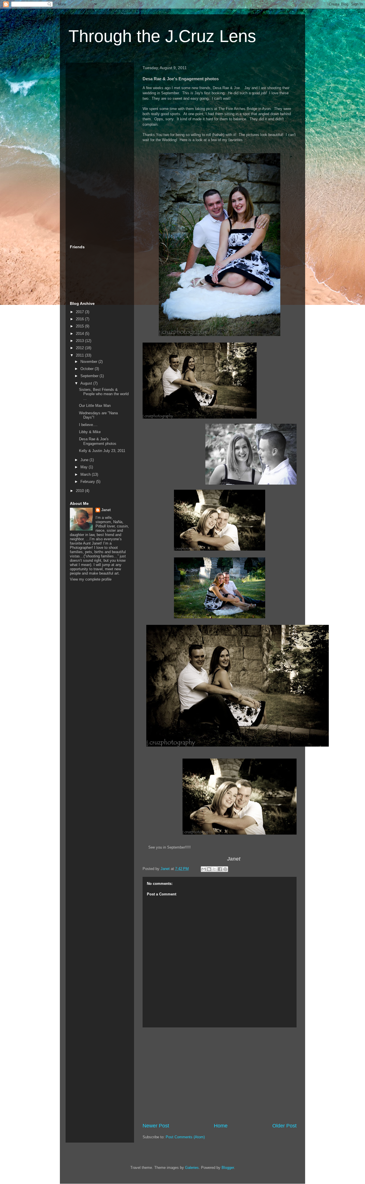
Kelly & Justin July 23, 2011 (102, 451)
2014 (80, 333)
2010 (80, 491)
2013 (80, 341)
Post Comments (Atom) (185, 1137)
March (86, 474)
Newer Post (156, 1126)
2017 (80, 312)
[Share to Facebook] (220, 869)
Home (221, 1126)
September (90, 376)
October (87, 369)
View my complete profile (90, 579)
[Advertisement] (220, 1075)
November (89, 361)
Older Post (284, 1126)
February (88, 481)
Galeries (192, 1167)
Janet (106, 510)
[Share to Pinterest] (225, 869)
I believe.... (88, 425)
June (85, 460)
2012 (80, 348)
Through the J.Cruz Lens (162, 36)
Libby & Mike (90, 432)
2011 (80, 355)
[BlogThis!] (209, 869)
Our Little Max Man (95, 405)
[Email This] (203, 869)
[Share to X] (214, 869)
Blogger (228, 1167)
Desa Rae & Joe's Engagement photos (97, 441)
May (84, 467)
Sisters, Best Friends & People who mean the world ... (104, 394)
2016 (80, 319)
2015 (80, 326)
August (86, 383)
